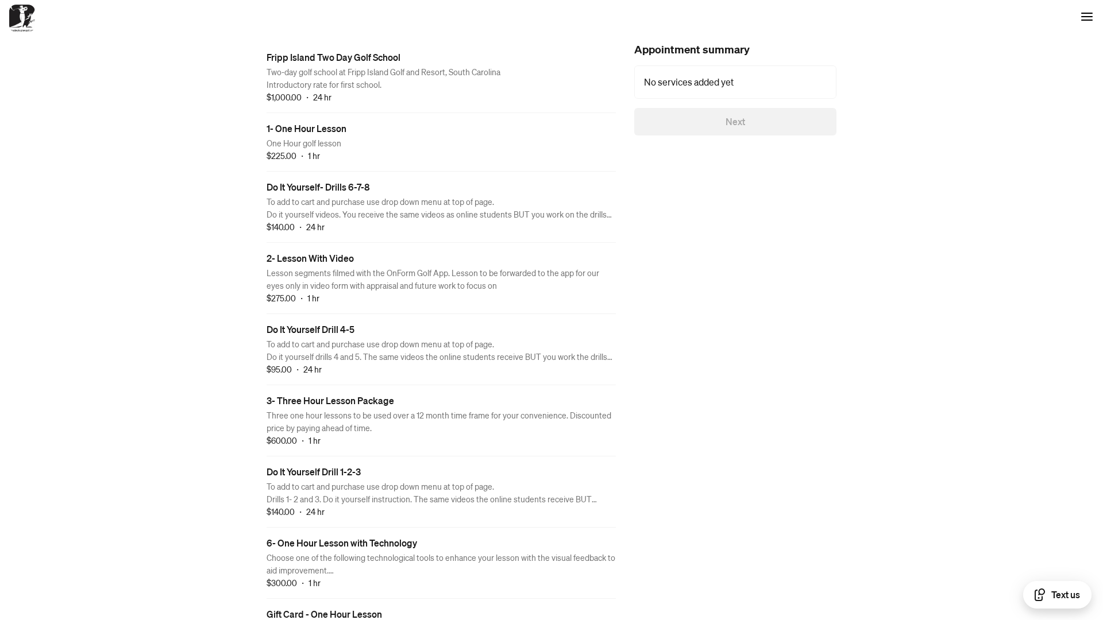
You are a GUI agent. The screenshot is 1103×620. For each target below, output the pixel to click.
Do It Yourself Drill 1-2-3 (314, 472)
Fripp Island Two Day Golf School (333, 57)
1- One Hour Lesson (306, 128)
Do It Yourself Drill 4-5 (310, 329)
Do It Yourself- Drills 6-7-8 (318, 187)
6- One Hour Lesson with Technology (342, 543)
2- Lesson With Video (310, 258)
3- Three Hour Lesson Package (330, 400)
